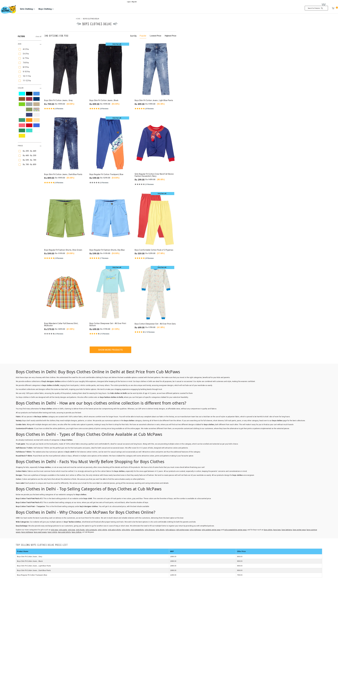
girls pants (63, 530)
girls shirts (126, 530)
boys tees (277, 530)
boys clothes (77, 532)
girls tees (54, 530)
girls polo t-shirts (114, 530)
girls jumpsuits (91, 530)
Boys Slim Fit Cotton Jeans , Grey (29, 557)
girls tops (71, 530)
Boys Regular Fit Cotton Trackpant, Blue (32, 575)
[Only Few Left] (111, 69)
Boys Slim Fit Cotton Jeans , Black (30, 561)
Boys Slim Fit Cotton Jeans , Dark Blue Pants (34, 570)
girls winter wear (182, 530)
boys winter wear (299, 530)
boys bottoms (287, 530)
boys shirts (268, 530)
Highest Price (170, 36)
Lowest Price (155, 36)
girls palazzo (170, 530)
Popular (143, 36)
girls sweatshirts (137, 530)
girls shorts (160, 530)
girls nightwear (195, 530)
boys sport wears (40, 532)
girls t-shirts (102, 530)
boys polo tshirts (64, 532)
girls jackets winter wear (211, 530)
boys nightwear (27, 532)
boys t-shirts (52, 532)
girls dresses (150, 530)
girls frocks (80, 530)
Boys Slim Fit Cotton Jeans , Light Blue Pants (34, 566)
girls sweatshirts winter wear (235, 530)
